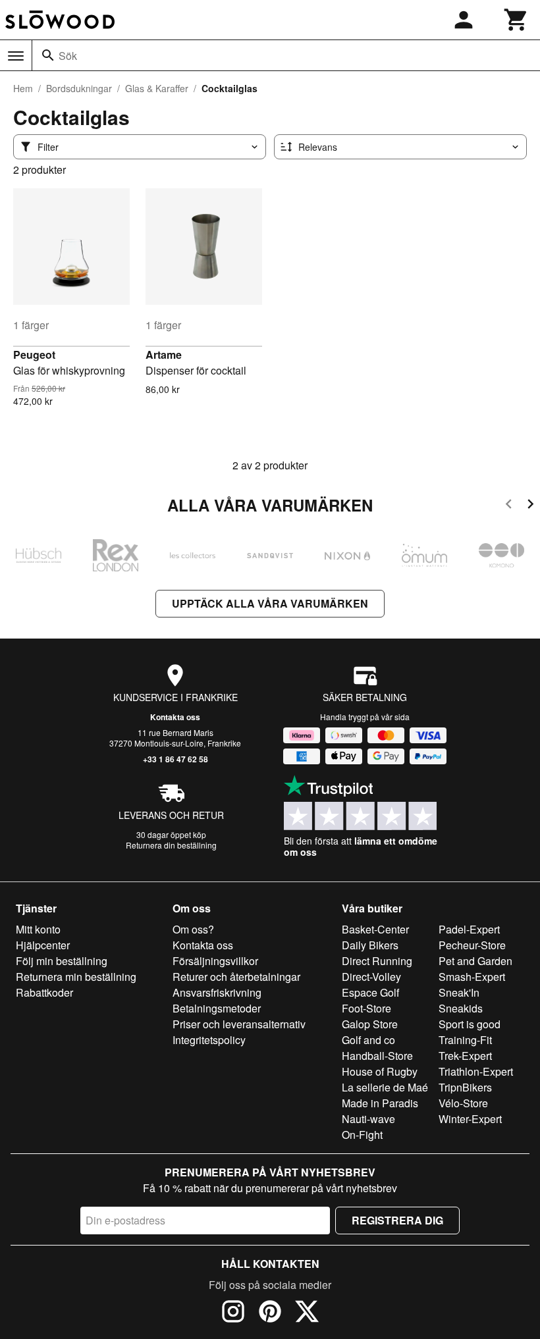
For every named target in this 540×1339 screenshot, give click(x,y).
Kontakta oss (175, 717)
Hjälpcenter (43, 945)
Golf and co (368, 1039)
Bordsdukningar (79, 88)
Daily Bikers (370, 945)
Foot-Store (366, 1008)
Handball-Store (377, 1055)
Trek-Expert (465, 1055)
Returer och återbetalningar (236, 976)
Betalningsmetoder (217, 1008)
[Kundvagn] (516, 20)
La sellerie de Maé (385, 1087)
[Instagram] (233, 1313)
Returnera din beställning (171, 845)
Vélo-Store (463, 1103)
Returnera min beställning (76, 976)
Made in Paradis (380, 1103)
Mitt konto (38, 929)
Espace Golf (370, 992)
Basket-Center (375, 929)
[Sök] (48, 55)
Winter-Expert (470, 1118)
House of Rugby (380, 1071)
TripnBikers (465, 1087)
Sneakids (461, 1008)
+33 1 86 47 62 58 (175, 759)
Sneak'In (459, 992)
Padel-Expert (469, 929)
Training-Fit (465, 1039)
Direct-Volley (371, 976)
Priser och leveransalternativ (239, 1024)
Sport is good (469, 1024)
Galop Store (370, 1024)
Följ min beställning (61, 960)
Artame (164, 354)
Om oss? (193, 929)
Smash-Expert (472, 976)
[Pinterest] (270, 1313)
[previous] (508, 505)
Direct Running (377, 960)
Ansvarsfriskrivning (217, 992)
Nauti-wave (368, 1118)
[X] (307, 1313)
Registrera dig (397, 1220)
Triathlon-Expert (476, 1071)
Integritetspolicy (209, 1039)
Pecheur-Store (472, 945)
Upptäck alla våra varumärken (270, 603)
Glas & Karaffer (156, 88)
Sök (68, 55)
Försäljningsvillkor (215, 960)
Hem (23, 88)
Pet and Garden (475, 960)
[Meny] (16, 56)
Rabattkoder (44, 992)
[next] (530, 505)
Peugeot (34, 354)
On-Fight (362, 1134)
